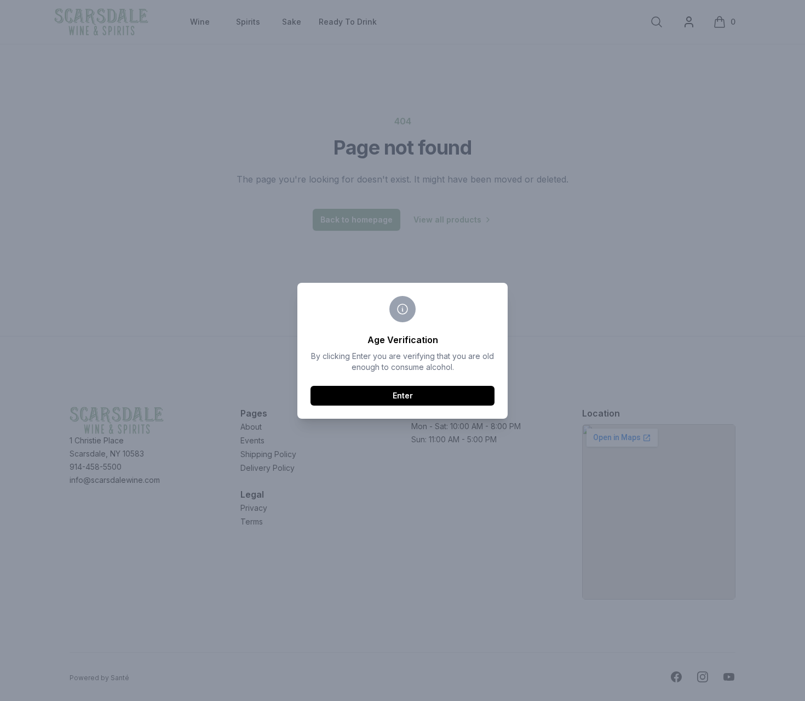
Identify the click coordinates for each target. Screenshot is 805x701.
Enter (403, 395)
